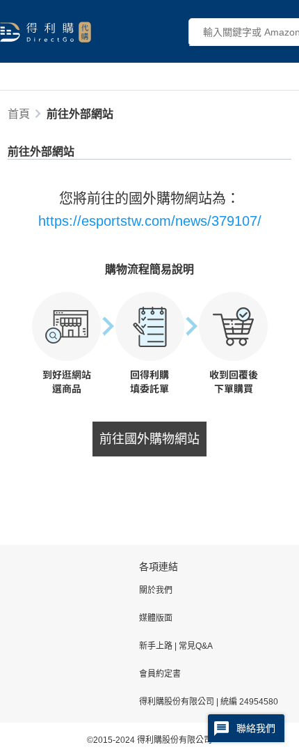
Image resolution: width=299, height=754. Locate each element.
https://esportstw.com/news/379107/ (149, 221)
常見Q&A (195, 646)
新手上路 (157, 646)
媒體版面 (155, 618)
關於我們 (155, 590)
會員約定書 (160, 674)
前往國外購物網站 (149, 439)
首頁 (19, 114)
